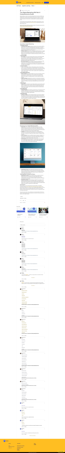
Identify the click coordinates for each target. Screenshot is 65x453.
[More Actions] (44, 228)
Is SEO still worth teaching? (19, 215)
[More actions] (44, 10)
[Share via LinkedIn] (23, 200)
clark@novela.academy (11, 446)
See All (47, 206)
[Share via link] (25, 200)
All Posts (19, 5)
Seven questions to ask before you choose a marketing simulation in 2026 (32, 215)
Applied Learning (26, 5)
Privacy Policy (19, 448)
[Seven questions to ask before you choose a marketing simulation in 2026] (32, 210)
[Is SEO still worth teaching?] (21, 210)
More (33, 5)
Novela (19, 2)
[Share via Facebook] (20, 200)
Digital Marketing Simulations (20, 445)
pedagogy (21, 196)
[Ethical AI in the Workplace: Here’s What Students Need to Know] (43, 210)
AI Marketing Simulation (20, 447)
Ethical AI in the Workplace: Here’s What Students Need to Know (43, 215)
